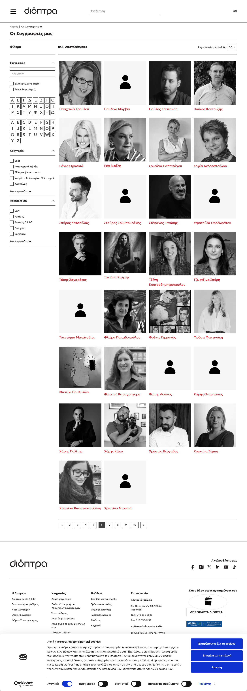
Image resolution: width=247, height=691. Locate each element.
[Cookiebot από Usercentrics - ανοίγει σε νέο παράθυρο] (23, 684)
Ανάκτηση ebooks (61, 599)
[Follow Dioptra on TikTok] (234, 567)
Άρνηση (217, 667)
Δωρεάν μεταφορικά (63, 618)
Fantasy (19, 216)
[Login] (228, 11)
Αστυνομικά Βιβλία (26, 166)
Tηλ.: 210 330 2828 (141, 614)
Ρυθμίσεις (205, 683)
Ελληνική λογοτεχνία (27, 172)
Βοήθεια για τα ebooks (103, 599)
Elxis (17, 160)
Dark (17, 210)
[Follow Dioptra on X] (209, 567)
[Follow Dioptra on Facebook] (192, 567)
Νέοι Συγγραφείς (21, 609)
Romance (20, 234)
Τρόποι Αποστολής (101, 604)
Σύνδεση (96, 620)
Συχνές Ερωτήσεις (101, 609)
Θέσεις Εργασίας (21, 614)
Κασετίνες (20, 183)
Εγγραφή (96, 625)
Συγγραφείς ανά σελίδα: (212, 47)
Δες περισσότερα (20, 191)
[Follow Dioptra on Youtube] (226, 567)
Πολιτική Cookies (61, 632)
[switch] (103, 684)
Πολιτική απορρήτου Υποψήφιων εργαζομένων (66, 606)
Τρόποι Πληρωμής (101, 614)
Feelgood (19, 228)
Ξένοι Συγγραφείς (25, 89)
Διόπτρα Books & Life (23, 599)
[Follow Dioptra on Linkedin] (217, 567)
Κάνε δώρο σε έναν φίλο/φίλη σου (68, 625)
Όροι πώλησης (60, 613)
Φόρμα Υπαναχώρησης (25, 620)
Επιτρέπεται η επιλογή (217, 655)
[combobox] (232, 47)
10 (134, 524)
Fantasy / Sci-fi (23, 222)
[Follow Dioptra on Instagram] (201, 567)
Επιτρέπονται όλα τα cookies (216, 643)
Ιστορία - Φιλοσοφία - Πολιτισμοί (34, 178)
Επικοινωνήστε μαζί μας (25, 604)
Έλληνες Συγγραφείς (26, 83)
